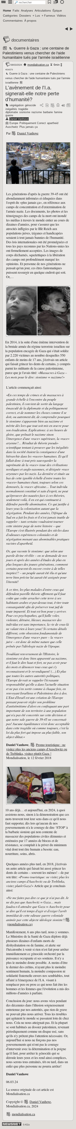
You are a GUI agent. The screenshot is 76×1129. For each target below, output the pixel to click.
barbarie (48, 112)
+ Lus (36, 15)
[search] (30, 2)
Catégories (10, 15)
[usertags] (47, 105)
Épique (57, 10)
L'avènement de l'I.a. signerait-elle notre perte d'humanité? (32, 93)
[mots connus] (58, 105)
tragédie (23, 109)
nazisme (36, 112)
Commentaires (13, 20)
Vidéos (61, 15)
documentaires (25, 40)
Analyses (27, 10)
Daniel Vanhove (19, 118)
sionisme (24, 112)
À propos (30, 20)
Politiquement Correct (32, 123)
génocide (30, 105)
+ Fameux (48, 15)
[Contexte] (52, 105)
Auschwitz (11, 126)
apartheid (52, 123)
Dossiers (25, 15)
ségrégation (17, 105)
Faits (16, 10)
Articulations (43, 10)
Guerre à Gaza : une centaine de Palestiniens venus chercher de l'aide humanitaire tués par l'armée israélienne (36, 53)
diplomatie (11, 112)
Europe (14, 123)
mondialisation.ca (38, 64)
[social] (41, 105)
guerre (9, 115)
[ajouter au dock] (63, 105)
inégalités (11, 109)
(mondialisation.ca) (20, 924)
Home (7, 10)
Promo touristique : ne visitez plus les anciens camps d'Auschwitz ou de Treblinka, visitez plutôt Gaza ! (36, 749)
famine (58, 112)
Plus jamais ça (28, 126)
